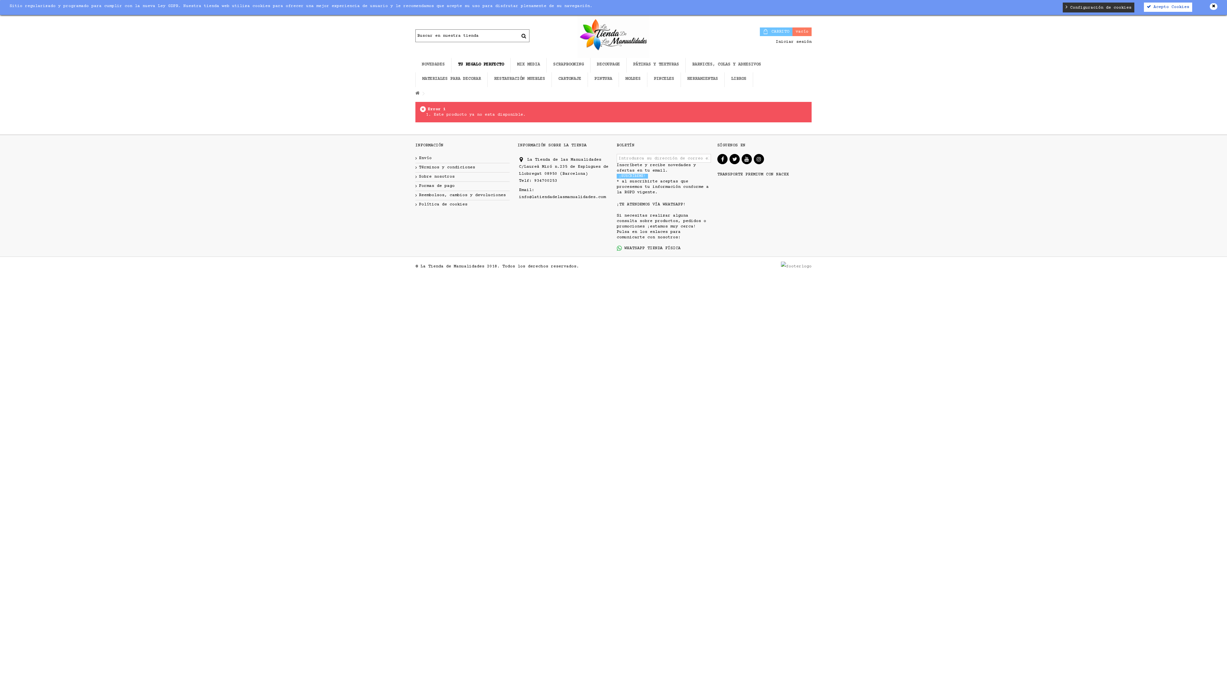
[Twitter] (734, 159)
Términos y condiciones (447, 167)
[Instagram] (759, 159)
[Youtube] (747, 159)
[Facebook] (722, 159)
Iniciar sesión (792, 42)
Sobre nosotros (437, 176)
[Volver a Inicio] (417, 94)
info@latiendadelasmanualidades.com (562, 197)
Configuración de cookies (1099, 7)
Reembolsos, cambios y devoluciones (462, 195)
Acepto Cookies (1170, 7)
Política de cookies (443, 204)
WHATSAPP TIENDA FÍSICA (651, 248)
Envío (425, 158)
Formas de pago (437, 186)
